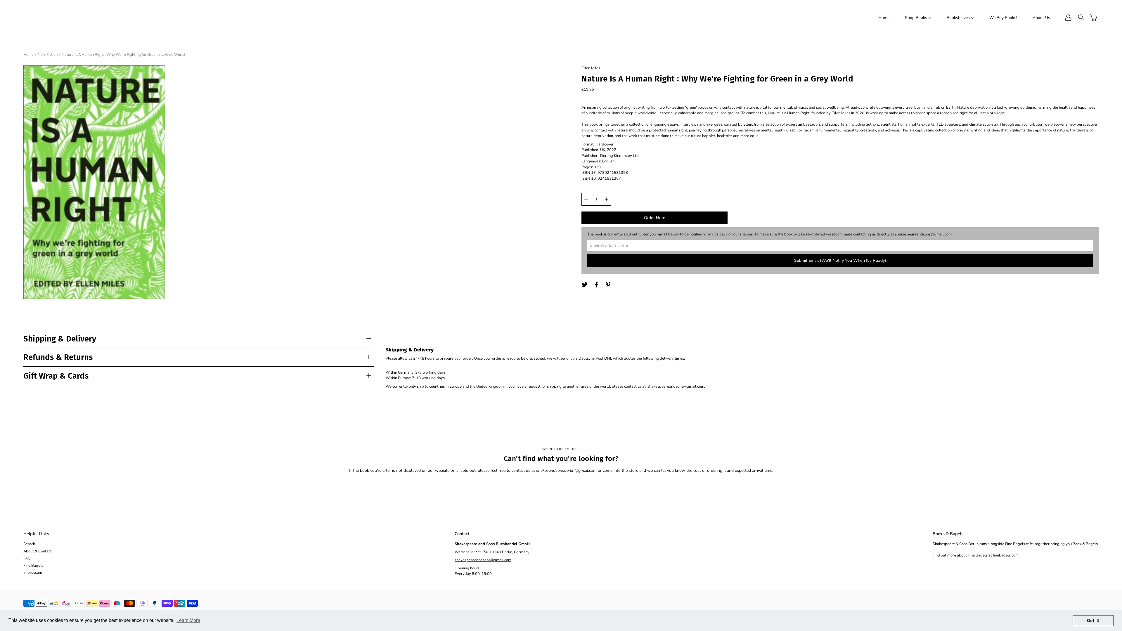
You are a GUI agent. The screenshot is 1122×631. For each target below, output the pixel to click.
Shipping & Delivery (59, 339)
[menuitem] (884, 17)
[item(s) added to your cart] (1094, 17)
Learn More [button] (188, 620)
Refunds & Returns (58, 357)
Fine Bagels (33, 565)
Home (28, 54)
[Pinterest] (608, 284)
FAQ (27, 558)
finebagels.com (1006, 555)
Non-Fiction (48, 54)
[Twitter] (584, 284)
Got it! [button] (1093, 620)
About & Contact (37, 551)
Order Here (654, 218)
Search (29, 544)
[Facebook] (596, 284)
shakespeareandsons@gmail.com (483, 560)
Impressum (32, 572)
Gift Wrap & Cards (56, 376)
